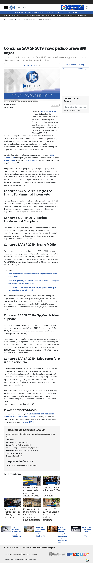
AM (18, 15)
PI (61, 15)
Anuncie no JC (26, 554)
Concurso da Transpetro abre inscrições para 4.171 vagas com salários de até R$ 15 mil (32, 288)
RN (67, 15)
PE (59, 15)
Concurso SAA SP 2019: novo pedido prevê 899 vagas (37, 19)
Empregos (50, 13)
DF (27, 15)
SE (85, 15)
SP (82, 15)
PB (53, 15)
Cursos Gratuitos (72, 13)
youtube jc (59, 13)
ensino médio (9, 160)
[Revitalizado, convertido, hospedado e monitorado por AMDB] (87, 560)
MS (43, 15)
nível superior (31, 160)
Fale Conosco (17, 554)
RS (70, 15)
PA (50, 15)
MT (40, 15)
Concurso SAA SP (30, 65)
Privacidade (34, 554)
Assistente (21, 445)
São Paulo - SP (17, 456)
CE (24, 15)
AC (9, 15)
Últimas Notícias (20, 13)
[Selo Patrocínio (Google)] (72, 7)
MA (37, 15)
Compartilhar (54, 105)
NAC (5, 15)
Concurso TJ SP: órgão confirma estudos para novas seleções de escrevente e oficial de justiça (33, 282)
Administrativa (24, 448)
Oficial (28, 445)
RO (73, 15)
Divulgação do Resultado (21, 465)
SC (79, 15)
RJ (64, 15)
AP (15, 15)
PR (56, 15)
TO (88, 15)
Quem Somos (8, 554)
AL (12, 15)
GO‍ (33, 15)
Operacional (35, 448)
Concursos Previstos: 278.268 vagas (75, 69)
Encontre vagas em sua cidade (72, 104)
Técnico (14, 445)
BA (21, 15)
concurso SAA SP (28, 422)
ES (30, 15)
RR (76, 15)
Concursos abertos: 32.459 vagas (74, 65)
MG (47, 15)
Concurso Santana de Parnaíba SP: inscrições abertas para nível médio (32, 275)
